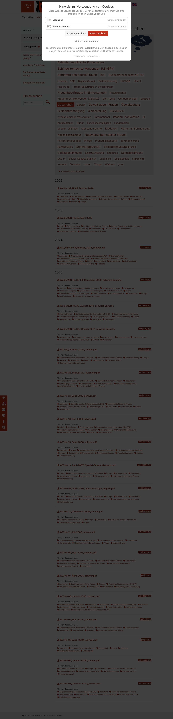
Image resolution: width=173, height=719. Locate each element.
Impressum (79, 56)
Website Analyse (61, 26)
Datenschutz (93, 56)
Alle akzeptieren (98, 33)
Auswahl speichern (76, 33)
